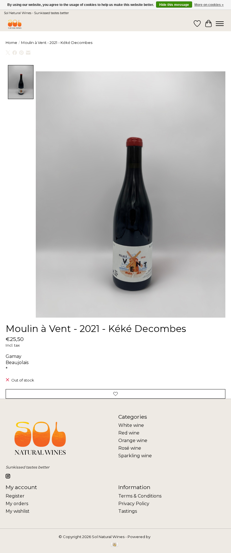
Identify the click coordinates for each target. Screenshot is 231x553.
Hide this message (174, 5)
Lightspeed (162, 536)
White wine (131, 425)
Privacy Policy (133, 503)
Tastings (127, 511)
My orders (17, 503)
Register (15, 496)
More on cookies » (209, 5)
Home (11, 42)
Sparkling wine (135, 455)
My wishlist (18, 511)
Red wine (128, 433)
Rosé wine (129, 448)
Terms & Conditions (139, 496)
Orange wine (132, 440)
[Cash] (114, 545)
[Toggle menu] (219, 23)
